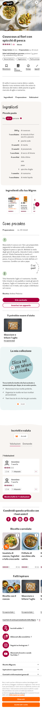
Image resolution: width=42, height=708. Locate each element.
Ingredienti (8, 97)
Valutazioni (33, 97)
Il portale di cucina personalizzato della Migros (19, 619)
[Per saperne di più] (13, 337)
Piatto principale (35, 59)
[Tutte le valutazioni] (7, 44)
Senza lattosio (9, 59)
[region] (21, 692)
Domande (27, 443)
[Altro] (36, 471)
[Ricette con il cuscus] (11, 596)
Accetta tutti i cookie (21, 705)
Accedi (23, 404)
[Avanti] (37, 204)
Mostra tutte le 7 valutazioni (16, 496)
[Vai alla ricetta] (11, 550)
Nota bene (21, 118)
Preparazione (20, 97)
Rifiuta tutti (21, 699)
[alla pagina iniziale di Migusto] (8, 2)
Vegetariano (22, 59)
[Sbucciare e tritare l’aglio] (30, 596)
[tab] (21, 664)
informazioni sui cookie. (17, 695)
